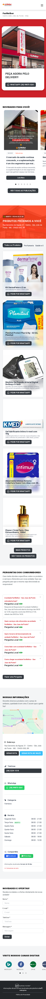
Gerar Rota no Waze (31, 753)
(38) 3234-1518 (12, 771)
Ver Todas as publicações (23, 191)
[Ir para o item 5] (27, 184)
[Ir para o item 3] (21, 184)
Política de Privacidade (23, 994)
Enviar (7, 937)
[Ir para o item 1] (15, 184)
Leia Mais (21, 178)
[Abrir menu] (42, 5)
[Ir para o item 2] (18, 184)
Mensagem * (7, 927)
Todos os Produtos (12, 245)
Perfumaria (29, 246)
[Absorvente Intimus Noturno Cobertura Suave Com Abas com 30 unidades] (23, 472)
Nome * (5, 899)
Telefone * (6, 917)
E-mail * (5, 908)
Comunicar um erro (12, 868)
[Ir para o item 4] (24, 184)
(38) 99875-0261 (16, 788)
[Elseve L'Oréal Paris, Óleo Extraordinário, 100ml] (23, 521)
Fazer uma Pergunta (13, 677)
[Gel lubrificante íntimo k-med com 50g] (23, 422)
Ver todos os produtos (23, 556)
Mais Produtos (23, 550)
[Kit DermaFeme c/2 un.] (23, 274)
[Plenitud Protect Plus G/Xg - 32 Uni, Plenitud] (23, 324)
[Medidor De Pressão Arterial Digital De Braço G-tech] (23, 373)
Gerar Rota (11, 753)
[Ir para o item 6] (30, 184)
